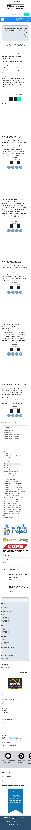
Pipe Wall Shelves (11, 475)
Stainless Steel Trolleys (10, 458)
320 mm (6, 629)
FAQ (3, 706)
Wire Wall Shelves (11, 477)
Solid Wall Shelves (11, 473)
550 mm (6, 617)
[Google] (19, 738)
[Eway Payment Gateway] (15, 683)
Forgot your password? (9, 745)
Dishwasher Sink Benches (10, 499)
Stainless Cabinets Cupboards (13, 485)
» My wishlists (23, 672)
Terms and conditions (8, 699)
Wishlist (5, 664)
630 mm (6, 618)
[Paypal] (19, 740)
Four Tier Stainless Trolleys (12, 463)
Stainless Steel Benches (10, 430)
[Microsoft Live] (7, 742)
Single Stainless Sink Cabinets (13, 495)
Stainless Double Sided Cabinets (13, 489)
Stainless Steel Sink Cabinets (11, 493)
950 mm (6, 621)
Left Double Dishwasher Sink (12, 509)
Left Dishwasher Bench (11, 501)
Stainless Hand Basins (11, 454)
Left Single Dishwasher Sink (12, 505)
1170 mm (6, 642)
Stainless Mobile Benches (11, 436)
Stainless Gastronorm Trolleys (13, 465)
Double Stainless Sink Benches (13, 448)
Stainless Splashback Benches (13, 434)
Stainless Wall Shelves (11, 471)
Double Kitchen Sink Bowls (12, 452)
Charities (4, 708)
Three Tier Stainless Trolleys (12, 461)
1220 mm (6, 643)
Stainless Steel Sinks (9, 444)
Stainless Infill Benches (11, 440)
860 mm (6, 620)
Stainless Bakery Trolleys (11, 467)
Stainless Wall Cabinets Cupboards (14, 491)
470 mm (6, 616)
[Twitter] (13, 738)
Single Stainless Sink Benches (13, 446)
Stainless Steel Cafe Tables (11, 513)
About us (4, 701)
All (3, 606)
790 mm (6, 641)
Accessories (6, 519)
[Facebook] (6, 738)
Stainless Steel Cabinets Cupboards (13, 483)
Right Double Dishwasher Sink (13, 511)
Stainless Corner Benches (11, 438)
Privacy (4, 697)
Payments (5, 703)
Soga (5, 607)
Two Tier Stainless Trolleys (12, 460)
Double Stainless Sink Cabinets (13, 497)
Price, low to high (14, 104)
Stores (4, 710)
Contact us (5, 712)
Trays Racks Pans (8, 517)
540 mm (6, 632)
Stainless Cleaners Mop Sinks (13, 456)
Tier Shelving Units (10, 479)
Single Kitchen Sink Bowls (12, 450)
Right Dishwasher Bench (11, 503)
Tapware (5, 515)
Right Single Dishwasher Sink (13, 507)
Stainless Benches (9, 432)
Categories (8, 427)
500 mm (6, 631)
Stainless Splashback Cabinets (13, 487)
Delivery (4, 694)
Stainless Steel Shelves (10, 469)
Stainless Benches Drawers (12, 442)
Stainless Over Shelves (11, 481)
